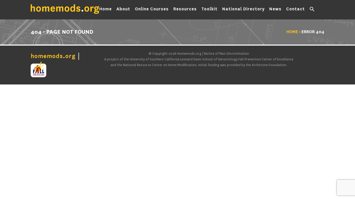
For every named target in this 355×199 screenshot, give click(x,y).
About (123, 9)
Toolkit (209, 9)
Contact (295, 9)
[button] (312, 10)
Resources (185, 9)
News (275, 9)
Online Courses (152, 9)
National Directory (243, 9)
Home (105, 9)
